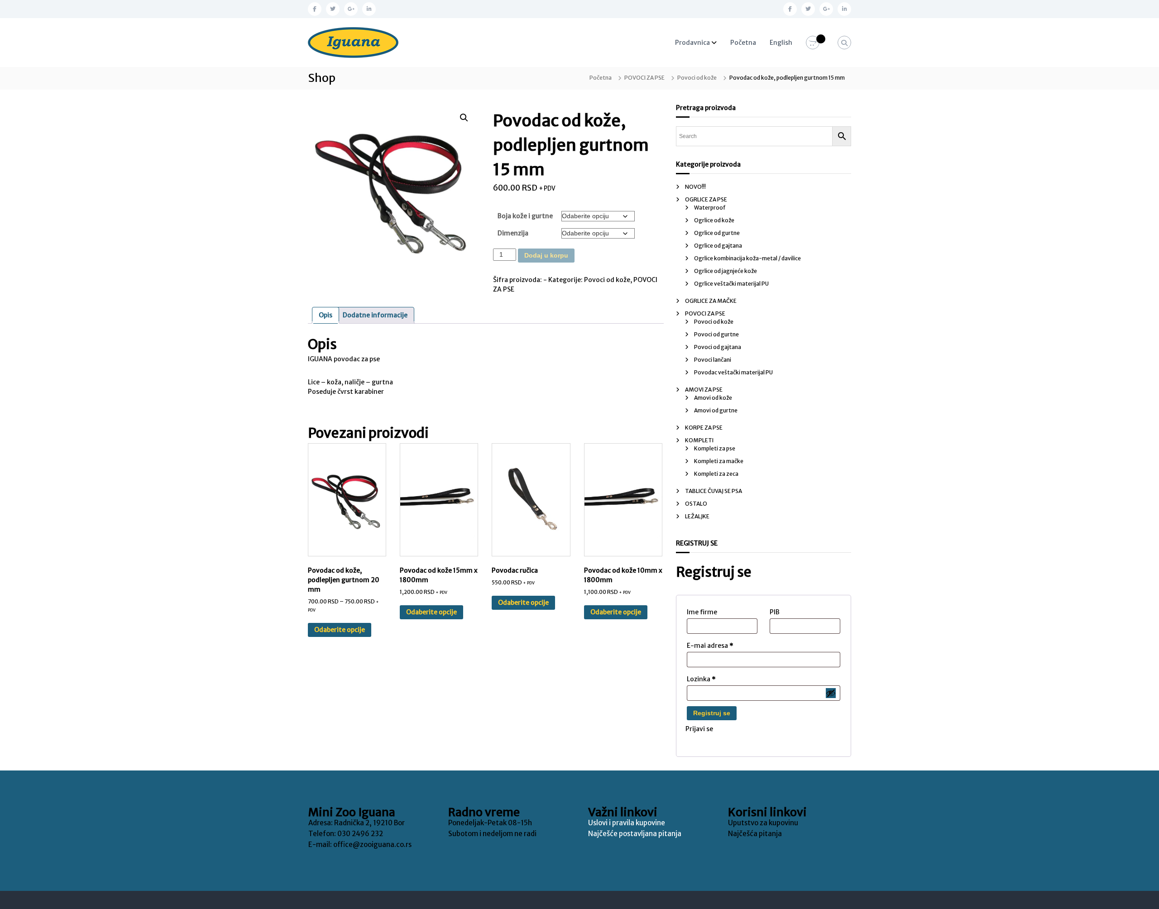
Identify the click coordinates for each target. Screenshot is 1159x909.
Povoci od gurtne (716, 334)
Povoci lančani (712, 359)
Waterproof (710, 207)
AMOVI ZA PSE (704, 389)
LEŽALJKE (697, 516)
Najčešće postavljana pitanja (634, 833)
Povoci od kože (697, 77)
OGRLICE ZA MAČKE (711, 300)
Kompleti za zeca (716, 473)
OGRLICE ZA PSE (706, 199)
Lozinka (701, 679)
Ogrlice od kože (714, 220)
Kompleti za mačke (718, 461)
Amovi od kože (713, 397)
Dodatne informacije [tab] (375, 315)
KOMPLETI (699, 440)
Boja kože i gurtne (525, 216)
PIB (775, 612)
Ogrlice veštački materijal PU (731, 283)
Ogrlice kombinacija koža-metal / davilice (747, 258)
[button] (464, 118)
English (781, 42)
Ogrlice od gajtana (718, 245)
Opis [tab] (325, 315)
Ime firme (702, 612)
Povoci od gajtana (717, 347)
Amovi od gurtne (716, 410)
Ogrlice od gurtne (717, 233)
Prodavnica (692, 42)
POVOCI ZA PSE (644, 77)
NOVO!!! (695, 186)
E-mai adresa (710, 645)
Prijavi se (699, 729)
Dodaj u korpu (546, 255)
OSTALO (696, 503)
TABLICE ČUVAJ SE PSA (713, 491)
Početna (743, 42)
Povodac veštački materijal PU (733, 372)
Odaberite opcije (339, 630)
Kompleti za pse (714, 448)
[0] (813, 43)
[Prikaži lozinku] (831, 693)
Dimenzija (513, 233)
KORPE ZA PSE (704, 427)
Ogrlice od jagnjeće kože (725, 271)
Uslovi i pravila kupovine (626, 822)
